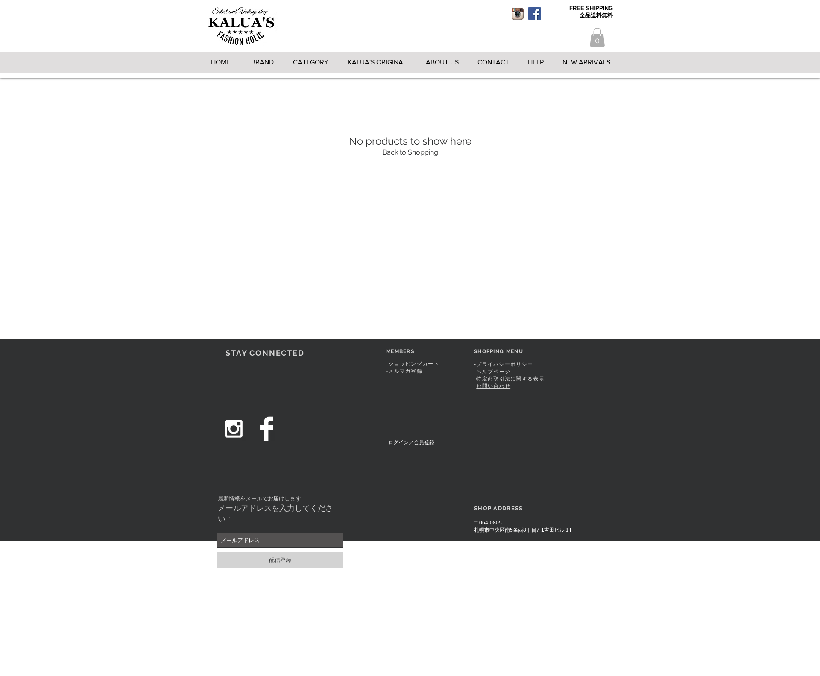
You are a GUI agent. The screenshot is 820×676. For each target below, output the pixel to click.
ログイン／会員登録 (411, 442)
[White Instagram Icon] (233, 428)
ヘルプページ (493, 372)
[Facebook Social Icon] (534, 13)
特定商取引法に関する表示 (510, 379)
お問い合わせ (493, 386)
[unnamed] (517, 13)
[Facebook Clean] (266, 428)
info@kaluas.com (507, 549)
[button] (597, 37)
